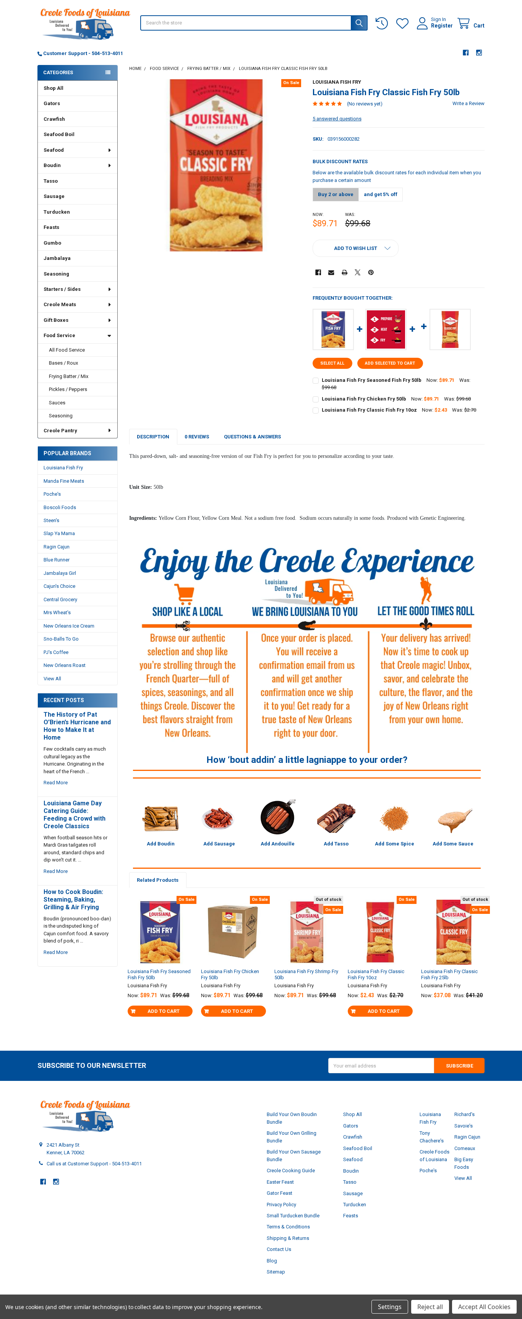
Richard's (464, 1114)
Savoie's (463, 1126)
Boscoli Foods (60, 507)
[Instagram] (479, 52)
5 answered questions (337, 119)
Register (442, 26)
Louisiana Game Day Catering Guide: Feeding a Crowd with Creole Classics (74, 815)
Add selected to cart (390, 363)
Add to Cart (164, 1011)
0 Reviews (197, 437)
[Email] (331, 272)
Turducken (57, 212)
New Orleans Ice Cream (69, 626)
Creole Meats (60, 304)
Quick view (163, 959)
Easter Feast (280, 1182)
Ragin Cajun (57, 547)
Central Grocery (60, 599)
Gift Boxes (56, 320)
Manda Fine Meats (64, 481)
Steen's (51, 520)
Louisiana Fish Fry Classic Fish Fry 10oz (369, 410)
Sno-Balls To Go (61, 639)
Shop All (53, 88)
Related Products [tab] (157, 880)
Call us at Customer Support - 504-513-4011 (94, 1163)
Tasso (51, 181)
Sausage (54, 196)
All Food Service (67, 350)
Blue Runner (57, 560)
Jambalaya (57, 258)
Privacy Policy (281, 1204)
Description (153, 437)
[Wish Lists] (404, 23)
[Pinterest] (370, 272)
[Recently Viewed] (383, 23)
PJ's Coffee (56, 652)
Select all (332, 363)
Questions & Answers (252, 437)
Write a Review (468, 103)
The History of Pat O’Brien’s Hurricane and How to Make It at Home (77, 726)
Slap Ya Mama (59, 533)
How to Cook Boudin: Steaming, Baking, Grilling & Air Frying (73, 899)
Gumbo (52, 243)
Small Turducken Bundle (293, 1215)
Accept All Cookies (484, 1307)
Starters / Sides (62, 289)
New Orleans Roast (65, 665)
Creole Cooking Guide (291, 1170)
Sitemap (276, 1272)
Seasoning (56, 274)
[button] (356, 248)
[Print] (344, 272)
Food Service (59, 335)
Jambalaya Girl (60, 573)
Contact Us (279, 1249)
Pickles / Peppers (68, 389)
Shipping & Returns (288, 1238)
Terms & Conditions (288, 1227)
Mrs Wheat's (57, 612)
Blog (272, 1261)
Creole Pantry (60, 430)
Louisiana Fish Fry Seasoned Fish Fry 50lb (371, 380)
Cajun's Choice (59, 586)
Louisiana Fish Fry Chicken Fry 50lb (364, 399)
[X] (357, 272)
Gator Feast (279, 1193)
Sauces (57, 403)
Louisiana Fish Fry (63, 467)
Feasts (51, 227)
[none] (215, 165)
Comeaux (464, 1148)
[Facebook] (465, 52)
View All (52, 678)
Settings (390, 1307)
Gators (52, 103)
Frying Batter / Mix (68, 376)
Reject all (430, 1307)
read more (56, 782)
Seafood (54, 150)
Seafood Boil (59, 134)
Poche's (52, 494)
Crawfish (54, 119)
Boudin (52, 165)
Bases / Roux (63, 363)
